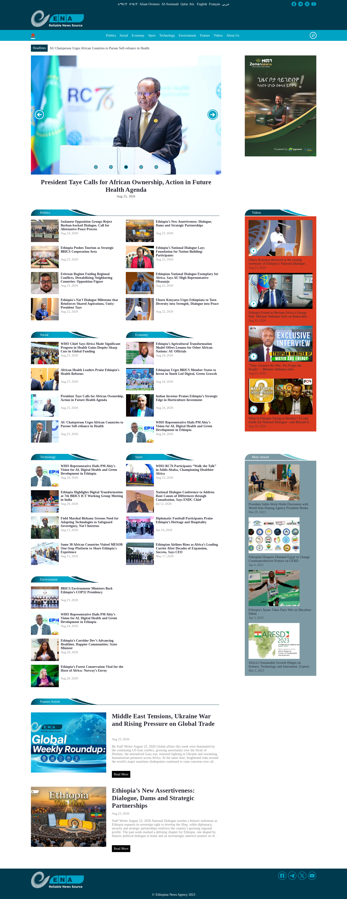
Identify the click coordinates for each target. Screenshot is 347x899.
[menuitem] (111, 35)
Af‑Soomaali (170, 4)
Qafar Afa (187, 4)
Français (214, 4)
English (202, 4)
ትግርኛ (133, 4)
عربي (225, 4)
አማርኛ (122, 4)
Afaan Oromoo (150, 4)
